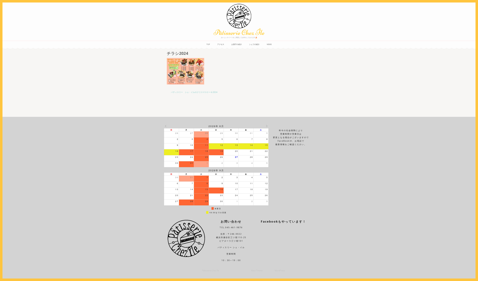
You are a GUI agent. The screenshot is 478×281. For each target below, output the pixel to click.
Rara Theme (257, 270)
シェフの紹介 (254, 44)
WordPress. (280, 270)
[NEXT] (267, 126)
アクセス (220, 44)
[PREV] (165, 126)
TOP (208, 44)
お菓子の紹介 (236, 44)
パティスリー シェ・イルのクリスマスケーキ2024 (194, 92)
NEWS (269, 44)
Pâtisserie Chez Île (239, 32)
